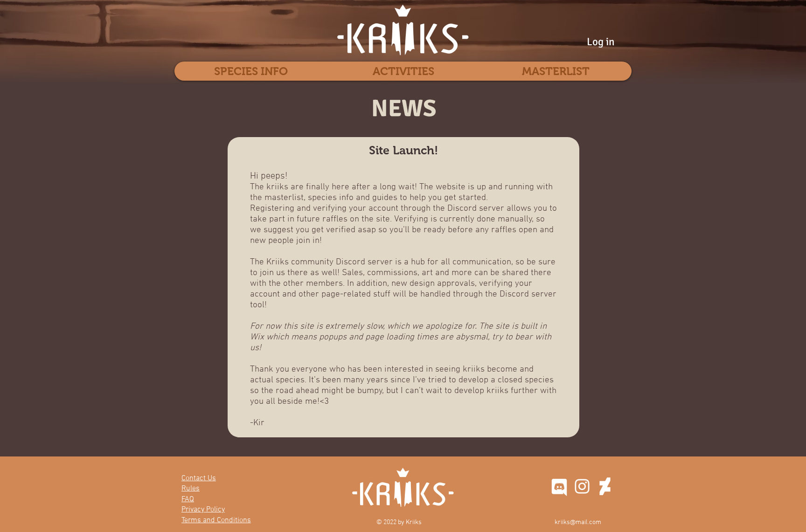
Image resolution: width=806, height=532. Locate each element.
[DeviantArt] (605, 486)
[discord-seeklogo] (559, 486)
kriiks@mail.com (578, 522)
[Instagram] (582, 486)
